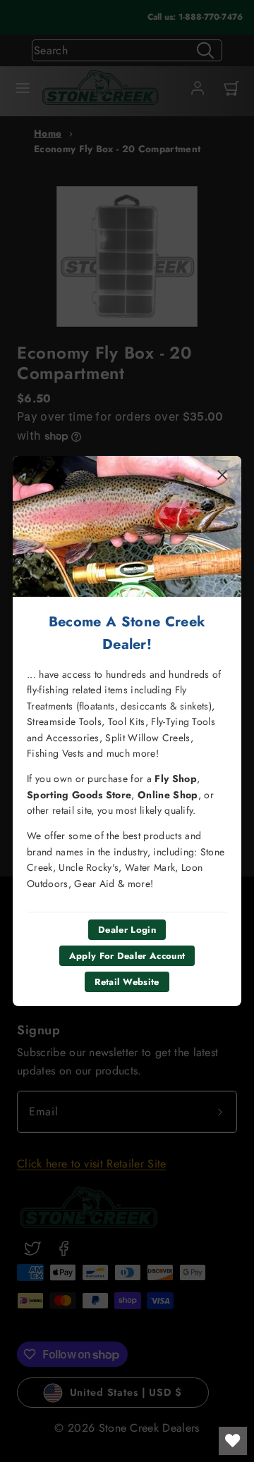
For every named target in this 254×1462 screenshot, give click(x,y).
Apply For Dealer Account (127, 955)
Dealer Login (127, 929)
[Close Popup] (222, 474)
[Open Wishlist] (233, 1441)
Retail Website (127, 982)
